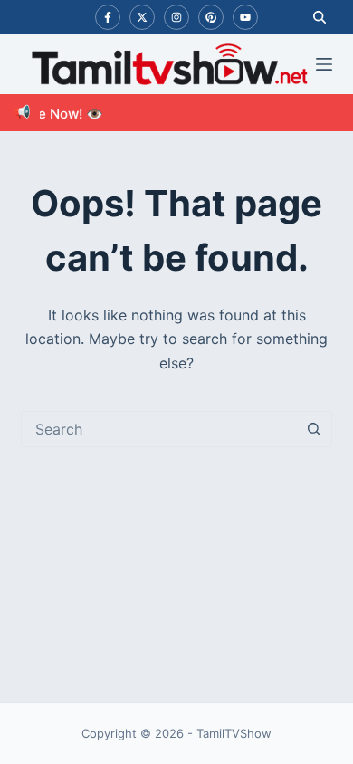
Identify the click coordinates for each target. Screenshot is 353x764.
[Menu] (324, 64)
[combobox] (159, 429)
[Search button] (314, 429)
